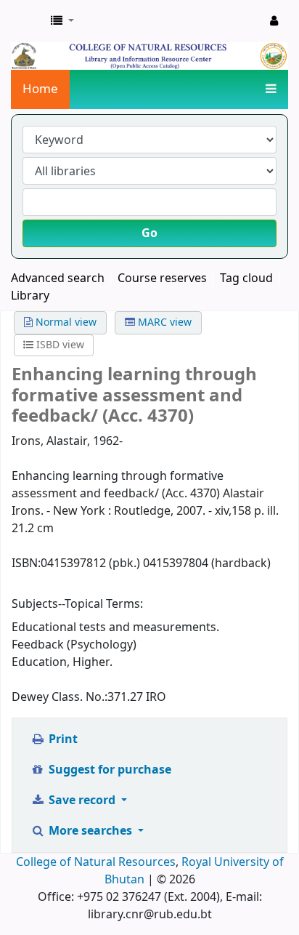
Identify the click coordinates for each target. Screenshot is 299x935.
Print (62, 739)
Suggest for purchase (108, 770)
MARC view (163, 322)
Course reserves (162, 278)
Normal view (65, 322)
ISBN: (26, 563)
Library (30, 296)
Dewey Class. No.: (59, 697)
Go (149, 233)
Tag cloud (246, 278)
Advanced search (58, 278)
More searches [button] (90, 831)
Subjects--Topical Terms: (77, 604)
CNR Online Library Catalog (27, 21)
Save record (82, 800)
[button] (62, 21)
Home (40, 89)
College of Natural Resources (96, 862)
